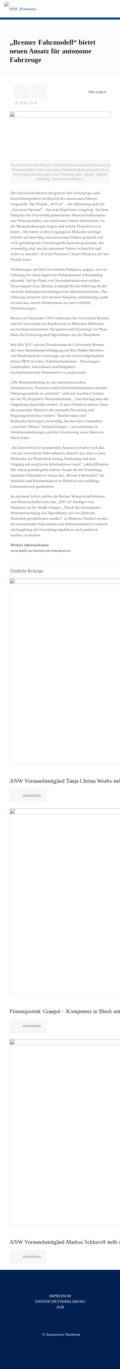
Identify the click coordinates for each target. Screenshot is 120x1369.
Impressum (60, 1296)
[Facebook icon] (58, 1342)
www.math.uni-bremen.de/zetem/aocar (40, 550)
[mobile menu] (112, 9)
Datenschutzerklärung (60, 1301)
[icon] (64, 1342)
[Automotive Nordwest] (20, 8)
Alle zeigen (97, 92)
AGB (60, 1307)
